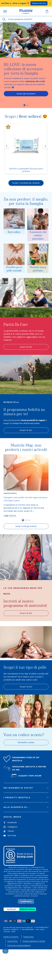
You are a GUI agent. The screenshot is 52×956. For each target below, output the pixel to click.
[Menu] (5, 11)
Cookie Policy (12, 941)
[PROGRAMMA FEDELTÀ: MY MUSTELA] (7, 759)
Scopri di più (26, 347)
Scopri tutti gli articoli (26, 526)
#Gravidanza (10, 493)
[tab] (24, 105)
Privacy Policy (28, 937)
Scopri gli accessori (26, 93)
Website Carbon (27, 909)
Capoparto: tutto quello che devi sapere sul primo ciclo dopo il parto (25, 499)
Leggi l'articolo (10, 515)
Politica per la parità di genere (19, 945)
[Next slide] (45, 146)
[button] (26, 11)
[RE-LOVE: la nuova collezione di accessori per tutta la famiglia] (26, 40)
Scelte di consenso (11, 937)
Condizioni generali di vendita (34, 941)
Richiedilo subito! (26, 742)
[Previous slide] (6, 146)
